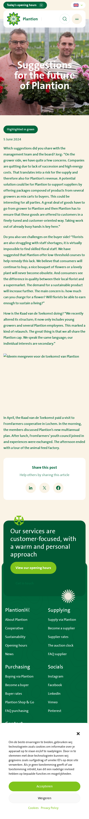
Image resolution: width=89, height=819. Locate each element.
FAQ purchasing (17, 711)
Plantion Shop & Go (19, 702)
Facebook (55, 685)
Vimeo (53, 702)
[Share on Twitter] (44, 488)
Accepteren (45, 786)
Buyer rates (13, 694)
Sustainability (15, 637)
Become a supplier (61, 628)
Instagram (55, 676)
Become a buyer (17, 685)
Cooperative (14, 628)
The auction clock (60, 645)
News (9, 654)
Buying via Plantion (19, 676)
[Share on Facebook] (58, 488)
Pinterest (54, 711)
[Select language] (78, 5)
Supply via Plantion (62, 620)
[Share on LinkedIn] (30, 488)
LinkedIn (54, 694)
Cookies (33, 808)
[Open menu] (77, 19)
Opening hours (16, 645)
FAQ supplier (57, 654)
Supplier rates (58, 637)
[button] (78, 733)
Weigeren (44, 798)
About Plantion (16, 620)
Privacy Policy (50, 808)
